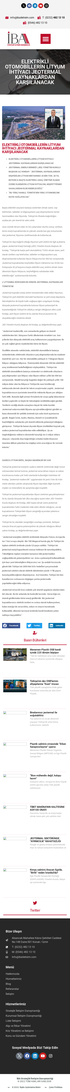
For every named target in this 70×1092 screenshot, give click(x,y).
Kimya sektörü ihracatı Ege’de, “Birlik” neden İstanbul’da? (46, 871)
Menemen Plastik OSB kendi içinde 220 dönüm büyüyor (45, 651)
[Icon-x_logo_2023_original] (23, 5)
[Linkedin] (35, 5)
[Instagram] (46, 5)
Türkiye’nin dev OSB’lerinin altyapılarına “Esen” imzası (44, 682)
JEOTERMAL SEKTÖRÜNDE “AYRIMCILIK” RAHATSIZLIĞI (46, 840)
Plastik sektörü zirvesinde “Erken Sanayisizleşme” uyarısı (48, 745)
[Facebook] (29, 5)
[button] (46, 39)
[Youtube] (40, 5)
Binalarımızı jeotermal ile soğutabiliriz (43, 714)
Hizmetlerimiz (16, 1004)
